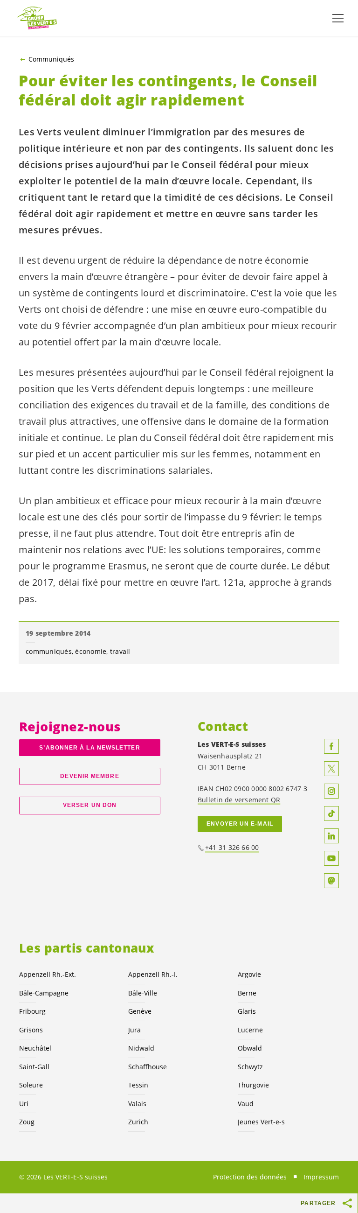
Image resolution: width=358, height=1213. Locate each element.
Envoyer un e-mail (240, 823)
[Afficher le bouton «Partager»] (347, 1203)
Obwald (250, 1048)
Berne (247, 993)
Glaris (247, 1011)
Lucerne (250, 1029)
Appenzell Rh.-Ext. (47, 974)
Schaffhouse (147, 1066)
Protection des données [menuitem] (250, 1176)
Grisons (31, 1029)
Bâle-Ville (142, 993)
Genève (139, 1011)
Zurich (138, 1121)
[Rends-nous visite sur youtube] (331, 858)
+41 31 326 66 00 (232, 847)
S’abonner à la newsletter (89, 747)
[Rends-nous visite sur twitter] (331, 768)
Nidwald (141, 1048)
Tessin (138, 1084)
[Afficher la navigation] (338, 18)
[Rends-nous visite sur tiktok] (331, 813)
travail (120, 651)
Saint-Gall (34, 1066)
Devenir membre (89, 776)
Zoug (26, 1121)
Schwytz (250, 1066)
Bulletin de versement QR (239, 799)
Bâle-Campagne (44, 993)
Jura (134, 1029)
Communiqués (51, 59)
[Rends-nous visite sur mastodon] (331, 880)
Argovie (249, 974)
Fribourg (32, 1011)
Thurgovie (253, 1084)
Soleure (31, 1084)
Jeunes (261, 1121)
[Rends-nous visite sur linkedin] (331, 835)
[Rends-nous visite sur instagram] (331, 791)
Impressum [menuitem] (321, 1176)
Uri (23, 1103)
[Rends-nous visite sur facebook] (331, 746)
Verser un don (90, 805)
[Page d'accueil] (37, 18)
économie (90, 651)
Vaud (246, 1103)
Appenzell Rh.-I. (153, 974)
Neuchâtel (35, 1048)
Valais (137, 1103)
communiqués (49, 651)
